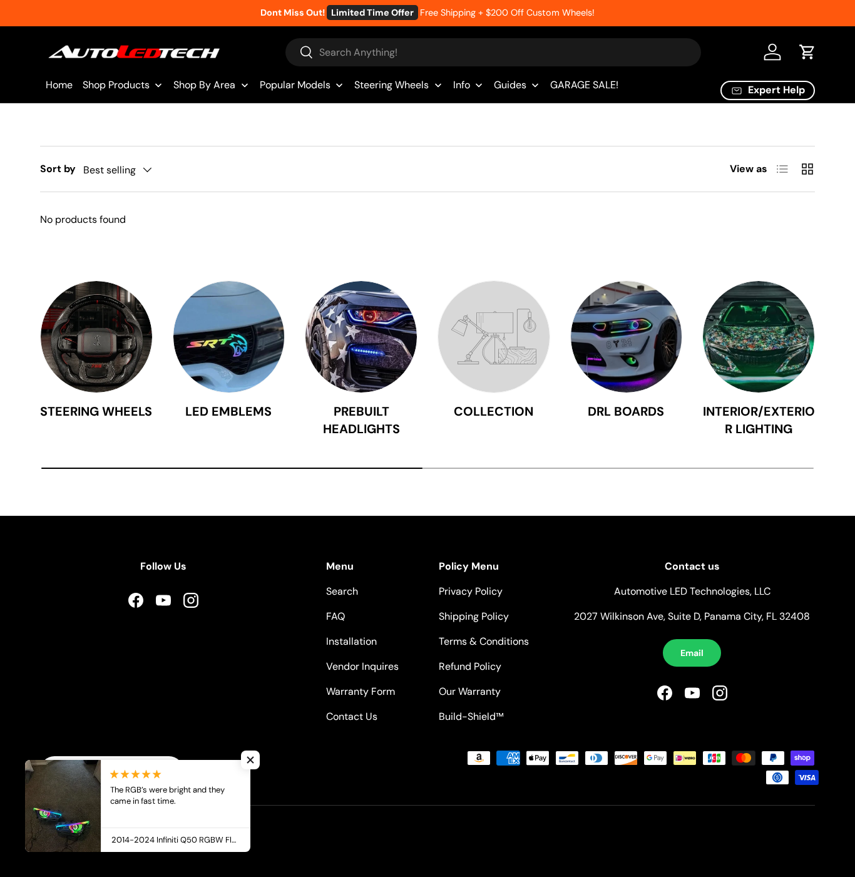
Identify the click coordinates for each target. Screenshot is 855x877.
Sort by (58, 168)
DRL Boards (626, 411)
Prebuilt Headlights (361, 420)
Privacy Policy (471, 591)
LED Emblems (228, 411)
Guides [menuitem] (510, 84)
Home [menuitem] (59, 84)
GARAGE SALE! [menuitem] (584, 84)
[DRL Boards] (626, 336)
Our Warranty (470, 691)
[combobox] (493, 52)
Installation (351, 641)
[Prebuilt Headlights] (361, 336)
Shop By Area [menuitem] (204, 84)
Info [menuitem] (461, 84)
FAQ (335, 616)
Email (692, 653)
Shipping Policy (474, 616)
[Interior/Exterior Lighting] (758, 336)
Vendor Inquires (362, 666)
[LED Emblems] (229, 336)
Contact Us (351, 716)
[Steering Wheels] (96, 336)
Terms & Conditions (484, 641)
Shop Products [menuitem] (116, 84)
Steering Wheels (96, 411)
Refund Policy (470, 666)
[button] (807, 52)
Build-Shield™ (471, 716)
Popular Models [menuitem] (295, 84)
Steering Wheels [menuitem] (391, 84)
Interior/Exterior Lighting (759, 420)
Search (342, 591)
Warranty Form (360, 691)
